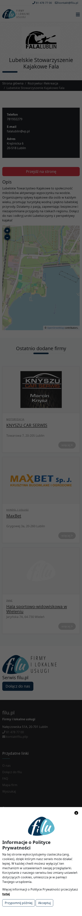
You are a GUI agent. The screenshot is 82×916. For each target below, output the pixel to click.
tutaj (6, 894)
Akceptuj (44, 903)
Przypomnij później (18, 903)
